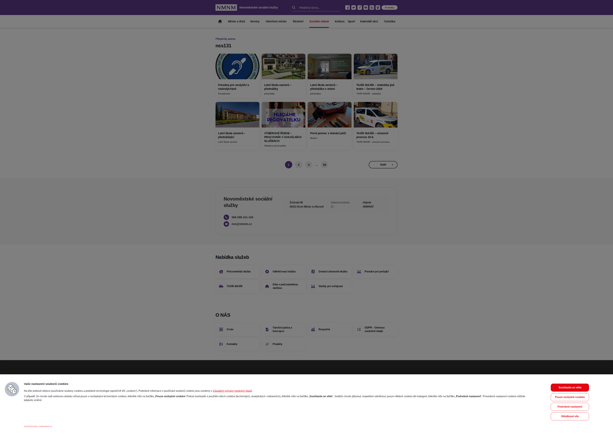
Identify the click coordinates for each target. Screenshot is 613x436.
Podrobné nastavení (570, 406)
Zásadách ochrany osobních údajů (232, 391)
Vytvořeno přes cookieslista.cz (38, 426)
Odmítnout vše (570, 416)
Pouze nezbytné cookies (570, 397)
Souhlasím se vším (570, 387)
